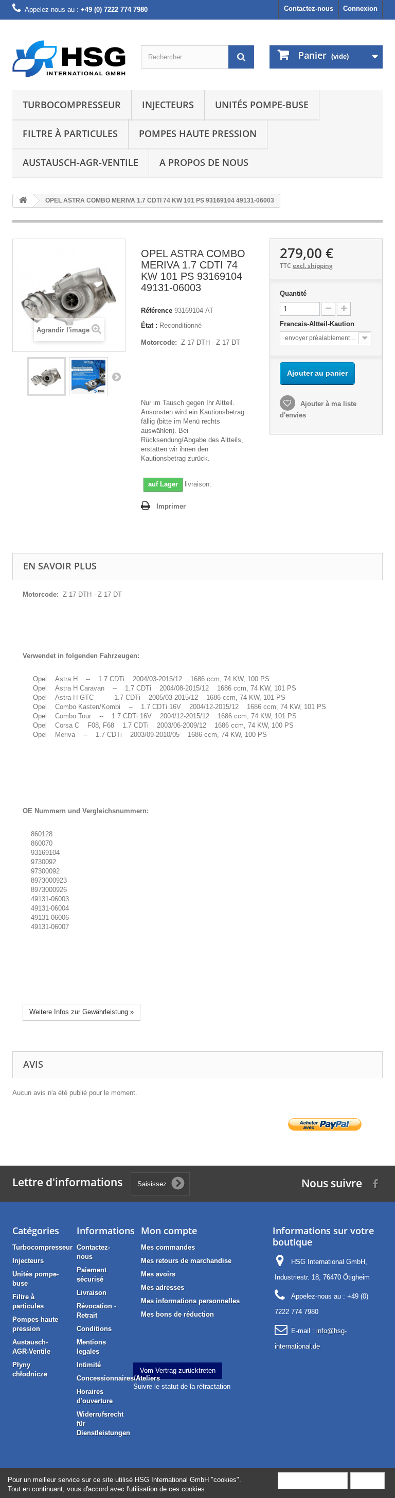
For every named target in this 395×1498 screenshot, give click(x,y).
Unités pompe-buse (262, 104)
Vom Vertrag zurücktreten (178, 1370)
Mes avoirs (158, 1274)
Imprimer (171, 506)
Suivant (116, 377)
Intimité (89, 1365)
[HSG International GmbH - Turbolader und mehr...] (68, 58)
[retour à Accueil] (23, 200)
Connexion (360, 8)
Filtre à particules (70, 133)
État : (149, 325)
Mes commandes (168, 1247)
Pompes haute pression (198, 133)
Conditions (94, 1329)
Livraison (91, 1293)
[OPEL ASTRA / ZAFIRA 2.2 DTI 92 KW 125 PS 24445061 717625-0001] (46, 377)
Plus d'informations (312, 1480)
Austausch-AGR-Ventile (80, 162)
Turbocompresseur (72, 104)
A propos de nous (203, 162)
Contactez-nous (308, 8)
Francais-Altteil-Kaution (318, 324)
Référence (156, 310)
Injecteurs (168, 104)
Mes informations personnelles (190, 1301)
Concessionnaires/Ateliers (118, 1378)
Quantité (293, 293)
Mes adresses (162, 1287)
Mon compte (169, 1230)
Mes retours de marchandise (186, 1261)
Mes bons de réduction (177, 1314)
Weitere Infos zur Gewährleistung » (81, 1012)
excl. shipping (313, 265)
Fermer (367, 1480)
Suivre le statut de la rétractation (181, 1386)
